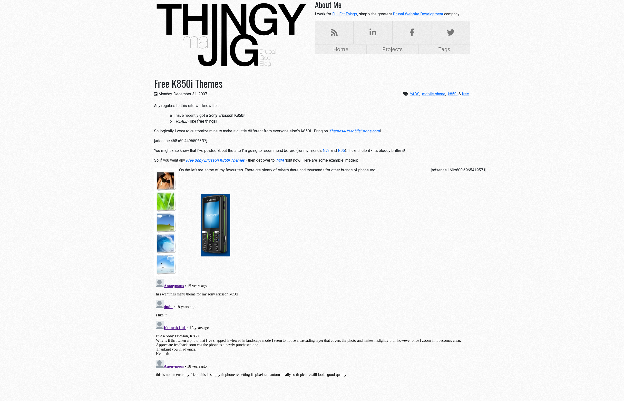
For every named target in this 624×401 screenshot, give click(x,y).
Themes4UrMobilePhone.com (354, 131)
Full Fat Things (344, 14)
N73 (326, 150)
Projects (392, 49)
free (465, 94)
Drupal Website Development (418, 14)
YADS (414, 94)
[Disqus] (312, 338)
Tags (444, 49)
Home (340, 49)
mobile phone (433, 94)
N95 (341, 150)
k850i (453, 94)
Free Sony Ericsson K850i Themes (215, 160)
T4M (280, 160)
